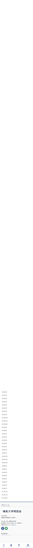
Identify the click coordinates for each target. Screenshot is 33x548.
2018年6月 (4, 472)
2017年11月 (5, 495)
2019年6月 (4, 437)
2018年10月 (5, 462)
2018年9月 (4, 466)
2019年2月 (4, 450)
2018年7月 (4, 469)
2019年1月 (4, 453)
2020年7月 (4, 395)
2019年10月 (5, 424)
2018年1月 (4, 488)
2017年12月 (5, 491)
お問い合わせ (28, 546)
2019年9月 (4, 427)
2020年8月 (4, 392)
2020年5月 (4, 401)
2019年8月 (4, 430)
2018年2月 (4, 485)
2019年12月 (5, 417)
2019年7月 (4, 434)
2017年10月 (5, 498)
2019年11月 (5, 421)
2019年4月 (4, 443)
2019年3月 (4, 446)
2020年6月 (4, 398)
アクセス (19, 546)
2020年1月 (4, 414)
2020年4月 (4, 405)
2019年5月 (4, 440)
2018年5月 (4, 475)
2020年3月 (4, 408)
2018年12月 (5, 456)
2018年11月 (5, 459)
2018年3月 (4, 482)
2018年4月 (4, 478)
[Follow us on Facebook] (2, 528)
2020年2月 (4, 411)
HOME (11, 546)
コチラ (14, 525)
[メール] (6, 528)
